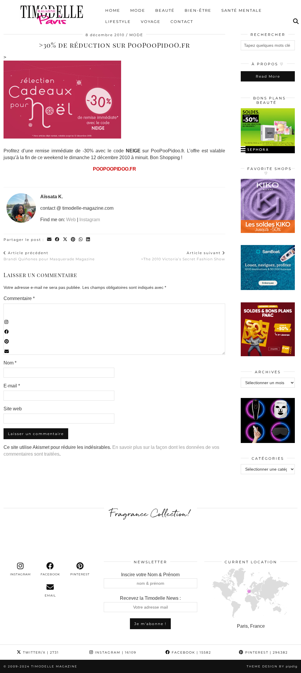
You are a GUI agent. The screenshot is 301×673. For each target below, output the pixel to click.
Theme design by (272, 666)
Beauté (165, 10)
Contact (181, 21)
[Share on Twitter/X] (65, 239)
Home (112, 10)
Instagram (89, 219)
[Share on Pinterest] (73, 239)
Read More (268, 76)
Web (71, 219)
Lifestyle (118, 21)
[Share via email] (49, 239)
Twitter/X (40, 652)
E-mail (12, 385)
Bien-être (198, 10)
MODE (136, 35)
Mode (137, 10)
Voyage (150, 21)
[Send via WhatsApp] (81, 239)
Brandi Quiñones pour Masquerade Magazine (49, 256)
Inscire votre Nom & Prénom (150, 574)
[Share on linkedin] (88, 239)
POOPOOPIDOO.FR (114, 168)
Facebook (190, 652)
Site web (13, 408)
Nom (10, 362)
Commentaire (19, 298)
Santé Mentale (241, 10)
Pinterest (266, 652)
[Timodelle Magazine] (51, 14)
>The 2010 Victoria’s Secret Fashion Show (183, 256)
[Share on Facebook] (57, 239)
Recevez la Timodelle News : (150, 598)
